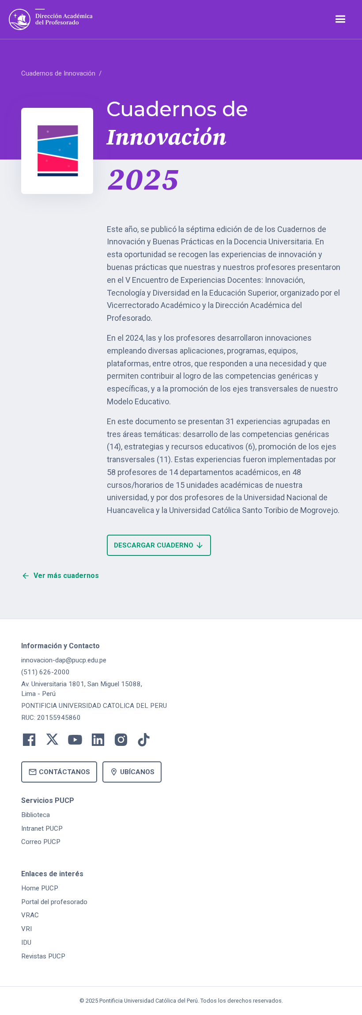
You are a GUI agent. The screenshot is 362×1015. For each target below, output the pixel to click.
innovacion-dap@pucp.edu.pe (63, 660)
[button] (340, 19)
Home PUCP (39, 888)
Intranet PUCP (42, 829)
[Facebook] (29, 742)
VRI (26, 929)
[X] (52, 742)
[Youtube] (75, 742)
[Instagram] (121, 742)
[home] (51, 19)
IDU (26, 943)
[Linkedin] (98, 742)
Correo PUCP (40, 842)
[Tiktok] (144, 742)
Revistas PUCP (43, 956)
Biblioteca (35, 815)
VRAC (30, 915)
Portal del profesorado (54, 902)
